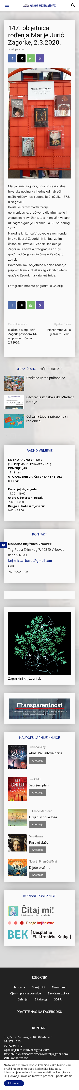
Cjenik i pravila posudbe (25, 993)
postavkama (64, 1076)
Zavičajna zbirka (58, 993)
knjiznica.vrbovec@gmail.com (30, 560)
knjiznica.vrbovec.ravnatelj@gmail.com (43, 1054)
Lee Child (35, 779)
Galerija (23, 999)
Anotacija (37, 760)
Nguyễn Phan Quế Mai (43, 861)
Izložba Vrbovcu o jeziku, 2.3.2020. (59, 332)
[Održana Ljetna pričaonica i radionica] (14, 421)
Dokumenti (59, 987)
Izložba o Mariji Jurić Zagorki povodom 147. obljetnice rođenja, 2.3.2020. (23, 336)
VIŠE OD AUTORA (51, 368)
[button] (6, 5)
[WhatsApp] (31, 58)
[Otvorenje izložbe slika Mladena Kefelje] (14, 402)
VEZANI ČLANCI (26, 368)
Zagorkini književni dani (26, 678)
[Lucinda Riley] (17, 757)
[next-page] (13, 435)
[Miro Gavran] (17, 842)
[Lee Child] (17, 789)
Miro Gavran (36, 836)
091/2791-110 (13, 1045)
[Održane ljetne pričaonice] (14, 383)
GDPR (58, 999)
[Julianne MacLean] (17, 817)
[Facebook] (12, 58)
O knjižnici (38, 987)
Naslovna (19, 987)
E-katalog (40, 999)
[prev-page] (6, 435)
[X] (21, 58)
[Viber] (40, 58)
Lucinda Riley (37, 747)
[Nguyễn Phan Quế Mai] (17, 867)
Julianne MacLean (40, 811)
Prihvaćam (14, 1083)
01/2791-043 (17, 555)
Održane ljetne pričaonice (45, 378)
